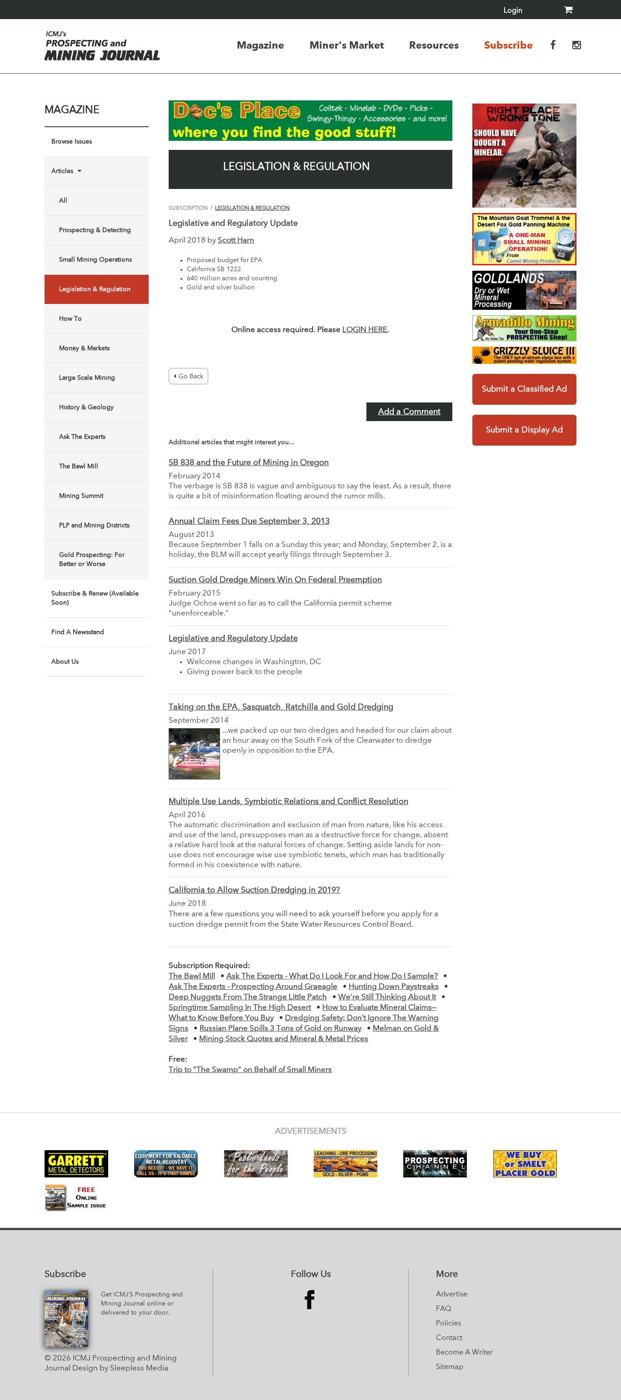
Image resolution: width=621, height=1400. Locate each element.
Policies (448, 1323)
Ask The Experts (82, 437)
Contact (449, 1338)
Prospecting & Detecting (95, 230)
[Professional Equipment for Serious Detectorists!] (310, 120)
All (63, 201)
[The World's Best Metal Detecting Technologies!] (524, 156)
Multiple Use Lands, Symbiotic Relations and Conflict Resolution (288, 802)
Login (513, 11)
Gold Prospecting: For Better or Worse (92, 559)
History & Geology (86, 407)
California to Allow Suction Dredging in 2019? (254, 890)
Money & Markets (84, 348)
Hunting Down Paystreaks (394, 987)
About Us (65, 662)
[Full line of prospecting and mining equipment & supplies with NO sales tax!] (524, 328)
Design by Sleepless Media (120, 1368)
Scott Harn (236, 240)
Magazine (260, 45)
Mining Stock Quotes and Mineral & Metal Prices (283, 1039)
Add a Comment (409, 412)
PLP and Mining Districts (94, 525)
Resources (434, 45)
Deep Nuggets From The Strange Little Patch (248, 997)
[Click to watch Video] (524, 239)
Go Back (191, 376)
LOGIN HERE (364, 330)
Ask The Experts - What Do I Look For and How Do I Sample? (332, 976)
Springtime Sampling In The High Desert (240, 1008)
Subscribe (508, 45)
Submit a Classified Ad (524, 389)
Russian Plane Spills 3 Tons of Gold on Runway (280, 1029)
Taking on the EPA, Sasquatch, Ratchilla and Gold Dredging (281, 707)
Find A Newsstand (77, 632)
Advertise (451, 1294)
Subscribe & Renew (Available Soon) (95, 598)
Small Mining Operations (95, 260)
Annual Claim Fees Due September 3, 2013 (249, 521)
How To (70, 319)
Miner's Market (347, 45)
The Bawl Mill (78, 466)
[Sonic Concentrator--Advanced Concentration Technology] (524, 290)
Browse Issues (71, 142)
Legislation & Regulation (94, 289)
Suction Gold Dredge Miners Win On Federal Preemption (275, 580)
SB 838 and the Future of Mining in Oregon (249, 463)
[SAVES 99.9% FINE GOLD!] (524, 355)
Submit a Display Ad (524, 430)
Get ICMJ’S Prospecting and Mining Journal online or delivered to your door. (142, 1303)
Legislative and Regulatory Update (233, 639)
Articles (62, 171)
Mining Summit (81, 496)
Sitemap (449, 1367)
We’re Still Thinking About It (387, 997)
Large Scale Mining (87, 378)
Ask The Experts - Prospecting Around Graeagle (253, 987)
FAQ (443, 1309)
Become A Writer (464, 1352)
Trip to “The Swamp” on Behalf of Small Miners (250, 1070)
